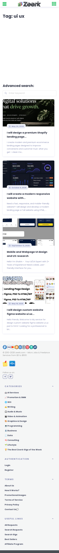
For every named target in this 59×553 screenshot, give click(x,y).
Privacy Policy (12, 504)
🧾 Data (9, 435)
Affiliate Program (14, 544)
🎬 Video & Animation (16, 416)
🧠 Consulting (12, 440)
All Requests (11, 525)
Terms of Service (14, 500)
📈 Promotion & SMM (15, 397)
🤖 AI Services (12, 392)
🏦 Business (11, 430)
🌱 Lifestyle (10, 445)
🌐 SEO (8, 402)
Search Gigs (11, 534)
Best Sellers (11, 539)
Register (9, 470)
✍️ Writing (10, 407)
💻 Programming (13, 426)
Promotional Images (15, 495)
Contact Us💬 (12, 509)
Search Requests (14, 529)
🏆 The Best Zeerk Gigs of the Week (23, 449)
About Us (9, 485)
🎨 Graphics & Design (16, 421)
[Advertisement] (29, 50)
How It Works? (12, 490)
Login (7, 465)
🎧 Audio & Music (13, 411)
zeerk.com (20, 352)
